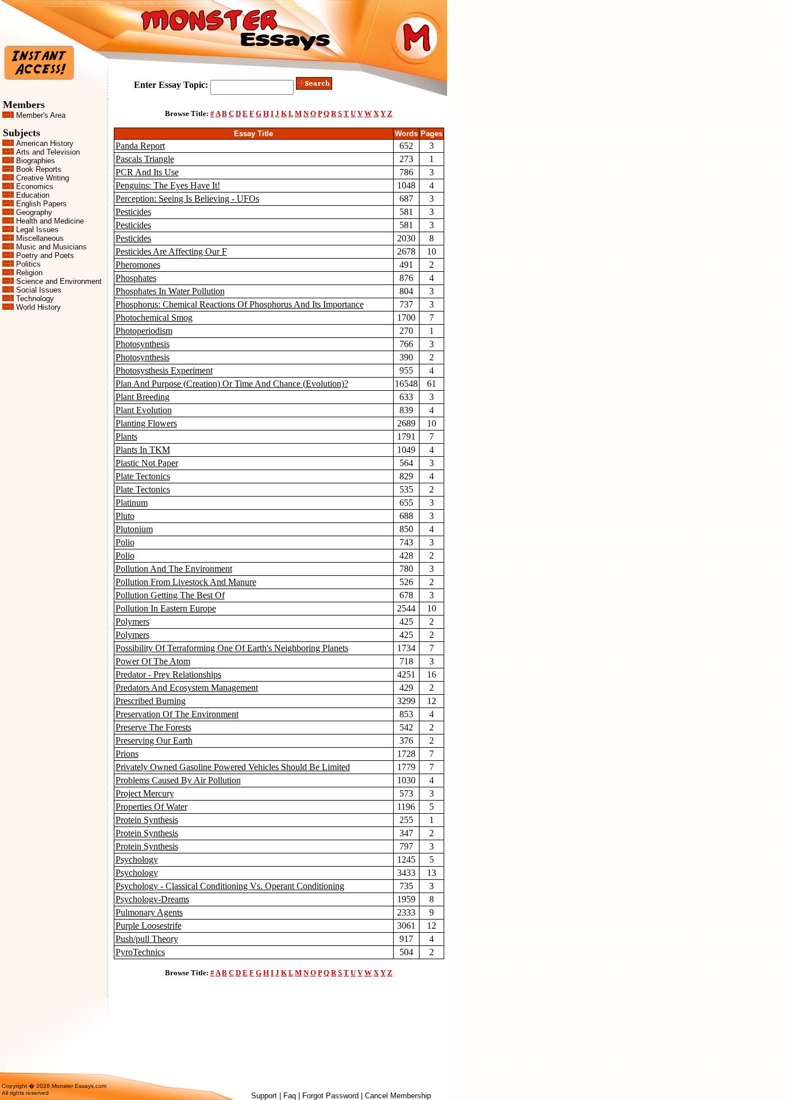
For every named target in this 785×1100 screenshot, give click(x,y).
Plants (126, 436)
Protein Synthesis (147, 820)
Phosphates (136, 278)
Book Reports (38, 169)
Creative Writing (42, 178)
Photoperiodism (144, 331)
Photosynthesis (143, 344)
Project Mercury (145, 793)
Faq (289, 1095)
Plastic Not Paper (147, 463)
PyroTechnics (140, 952)
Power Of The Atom (153, 661)
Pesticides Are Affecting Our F (171, 251)
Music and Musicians (51, 247)
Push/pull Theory (147, 939)
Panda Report (140, 146)
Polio (125, 542)
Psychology (137, 859)
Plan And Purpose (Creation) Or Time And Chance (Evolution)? (232, 384)
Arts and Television (48, 152)
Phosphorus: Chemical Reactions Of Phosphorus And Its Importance (240, 304)
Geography (34, 212)
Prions (127, 754)
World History (38, 307)
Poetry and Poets (45, 255)
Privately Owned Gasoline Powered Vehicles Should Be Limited (233, 767)
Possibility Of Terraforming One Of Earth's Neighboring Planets (232, 648)
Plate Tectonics (143, 476)
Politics (28, 264)
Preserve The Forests (153, 727)
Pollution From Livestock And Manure (186, 582)
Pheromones (138, 265)
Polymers (132, 621)
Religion (29, 272)
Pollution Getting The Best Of (170, 595)
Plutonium (134, 529)
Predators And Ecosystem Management (187, 688)
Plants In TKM (143, 450)
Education (32, 195)
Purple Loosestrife (149, 925)
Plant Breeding (143, 397)
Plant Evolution (144, 410)
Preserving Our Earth (154, 740)
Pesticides (133, 212)
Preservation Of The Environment (177, 714)
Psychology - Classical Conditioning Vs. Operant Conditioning (230, 886)
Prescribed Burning (151, 701)
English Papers (41, 203)
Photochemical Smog (154, 317)
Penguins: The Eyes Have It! (168, 185)
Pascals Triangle (145, 159)
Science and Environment (59, 281)
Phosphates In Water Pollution (170, 291)
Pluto (125, 516)
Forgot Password (330, 1095)
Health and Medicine (50, 221)
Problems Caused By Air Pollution (178, 780)
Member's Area (41, 115)
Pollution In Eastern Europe (166, 608)
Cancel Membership (398, 1095)
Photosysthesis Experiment (164, 370)
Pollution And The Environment (174, 569)
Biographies (35, 160)
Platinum (132, 502)
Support (264, 1095)
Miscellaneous (40, 238)
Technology (35, 298)
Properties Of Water (151, 806)
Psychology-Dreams (152, 899)
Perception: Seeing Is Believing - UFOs (187, 198)
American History (45, 143)
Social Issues (38, 290)
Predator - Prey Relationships (168, 674)
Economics (34, 186)
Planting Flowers (146, 423)
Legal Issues (37, 229)
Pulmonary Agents (149, 912)
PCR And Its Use (147, 172)
